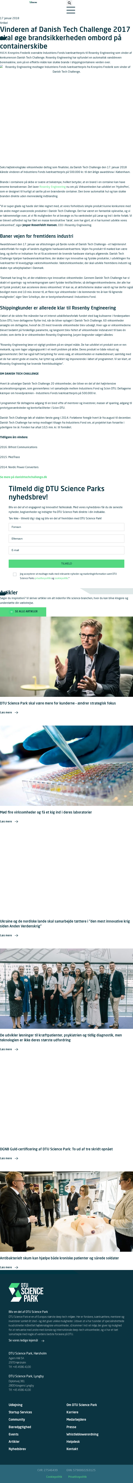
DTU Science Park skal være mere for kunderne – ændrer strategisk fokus (58, 703)
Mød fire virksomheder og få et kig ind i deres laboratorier (46, 812)
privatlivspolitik (43, 578)
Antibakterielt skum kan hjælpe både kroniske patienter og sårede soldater (59, 1258)
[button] (69, 3)
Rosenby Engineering (52, 187)
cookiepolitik (61, 578)
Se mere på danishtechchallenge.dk (23, 477)
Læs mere (6, 712)
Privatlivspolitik (77, 1477)
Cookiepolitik (54, 1477)
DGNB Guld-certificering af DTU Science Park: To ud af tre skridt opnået (56, 1149)
